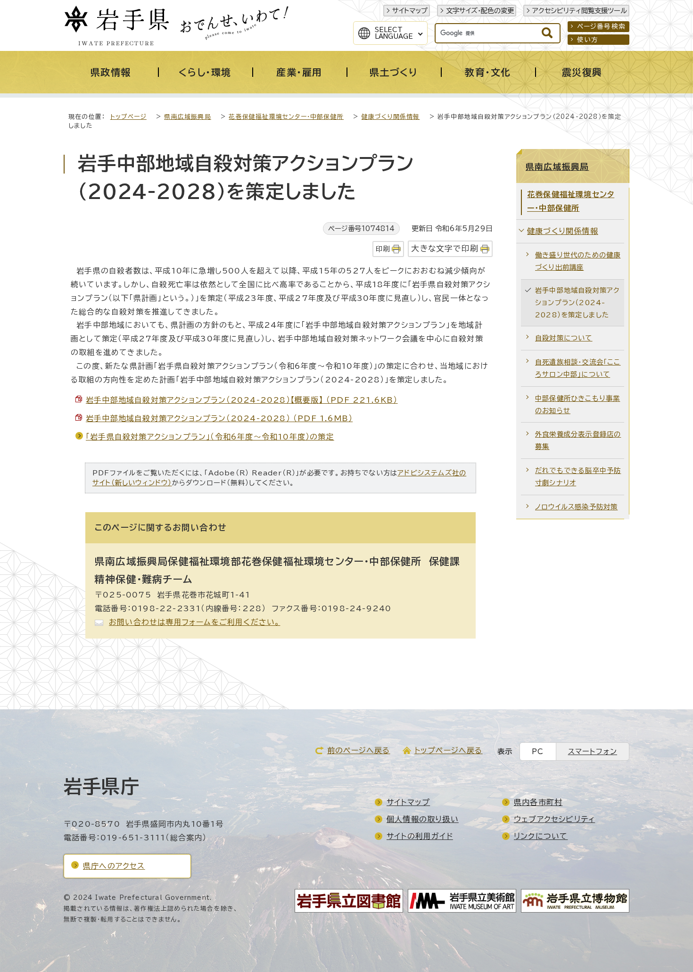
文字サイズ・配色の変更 (480, 10)
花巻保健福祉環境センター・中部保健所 (286, 117)
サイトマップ (410, 10)
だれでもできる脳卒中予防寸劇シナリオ (578, 476)
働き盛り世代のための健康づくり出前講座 (577, 261)
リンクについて (541, 836)
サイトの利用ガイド (420, 836)
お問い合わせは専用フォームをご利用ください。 (194, 622)
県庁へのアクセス (114, 866)
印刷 (383, 248)
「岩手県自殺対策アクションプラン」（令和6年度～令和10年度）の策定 (210, 436)
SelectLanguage (394, 33)
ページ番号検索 (601, 26)
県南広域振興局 (187, 117)
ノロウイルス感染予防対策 (576, 506)
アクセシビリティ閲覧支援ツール (579, 10)
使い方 (588, 39)
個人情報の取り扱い (423, 819)
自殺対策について (564, 337)
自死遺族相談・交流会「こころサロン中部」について (578, 368)
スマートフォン (592, 751)
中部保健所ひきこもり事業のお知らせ (577, 404)
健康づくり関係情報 (391, 117)
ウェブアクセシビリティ (554, 819)
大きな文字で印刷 (444, 248)
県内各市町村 (538, 802)
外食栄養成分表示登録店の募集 (578, 440)
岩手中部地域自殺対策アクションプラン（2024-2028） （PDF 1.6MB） (219, 418)
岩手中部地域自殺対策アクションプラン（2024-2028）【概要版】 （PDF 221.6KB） (242, 400)
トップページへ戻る (448, 750)
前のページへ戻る (358, 750)
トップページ (128, 117)
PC (538, 751)
